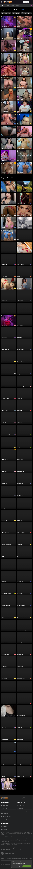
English (26, 797)
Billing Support (4, 829)
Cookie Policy (21, 863)
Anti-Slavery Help (5, 819)
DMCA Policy (4, 810)
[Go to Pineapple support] (2, 853)
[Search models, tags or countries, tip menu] (31, 5)
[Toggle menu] (1, 2)
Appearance (7, 13)
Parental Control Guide (6, 816)
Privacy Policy (4, 805)
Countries (17, 13)
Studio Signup (20, 808)
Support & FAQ (4, 826)
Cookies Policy (4, 813)
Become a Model (20, 805)
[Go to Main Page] (9, 2)
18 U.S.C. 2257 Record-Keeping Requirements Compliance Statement (16, 858)
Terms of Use (4, 808)
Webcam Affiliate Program (22, 810)
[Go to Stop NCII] (9, 853)
